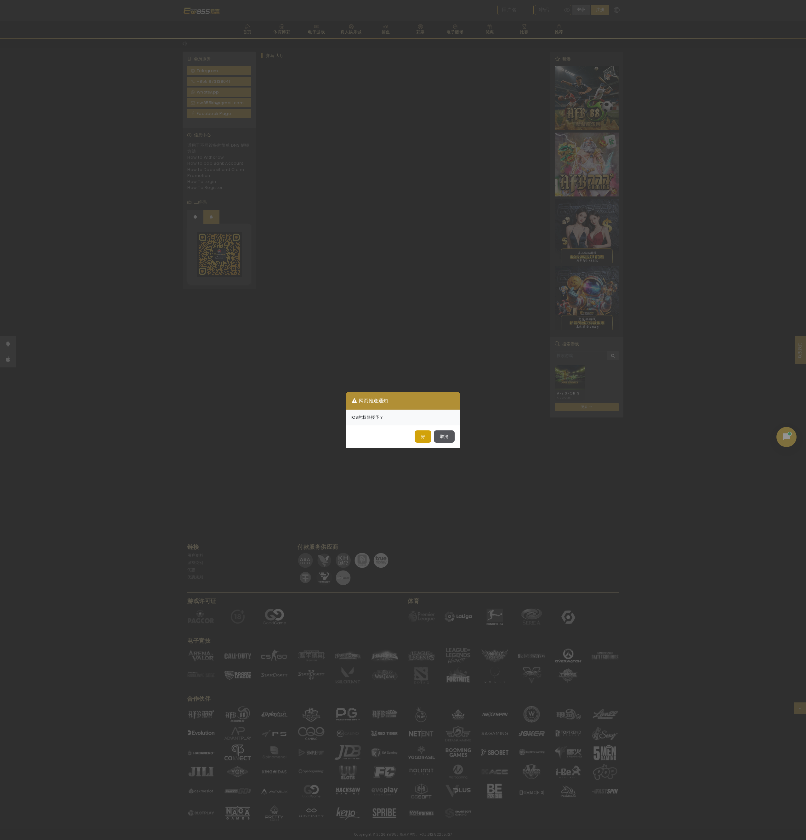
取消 (444, 436)
